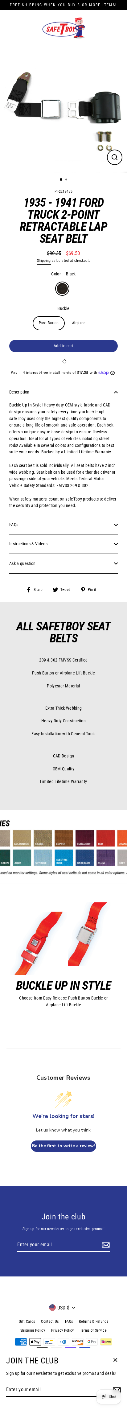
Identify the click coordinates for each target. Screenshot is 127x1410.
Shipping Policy (32, 1330)
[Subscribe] (105, 1245)
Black (62, 288)
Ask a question (22, 563)
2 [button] (66, 180)
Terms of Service (93, 1330)
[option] (63, 109)
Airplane (79, 323)
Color (63, 273)
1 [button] (61, 179)
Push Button (49, 323)
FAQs (13, 524)
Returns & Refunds (93, 1321)
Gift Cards (27, 1321)
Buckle (63, 308)
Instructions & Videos (28, 543)
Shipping (44, 260)
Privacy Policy (62, 1330)
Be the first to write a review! (63, 1146)
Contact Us (50, 1321)
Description (19, 392)
